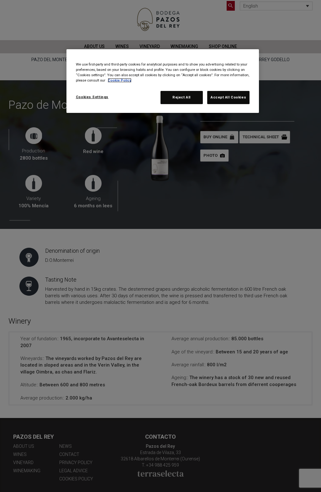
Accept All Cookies (228, 97)
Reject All (181, 97)
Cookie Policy (119, 80)
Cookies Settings (92, 97)
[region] (162, 81)
